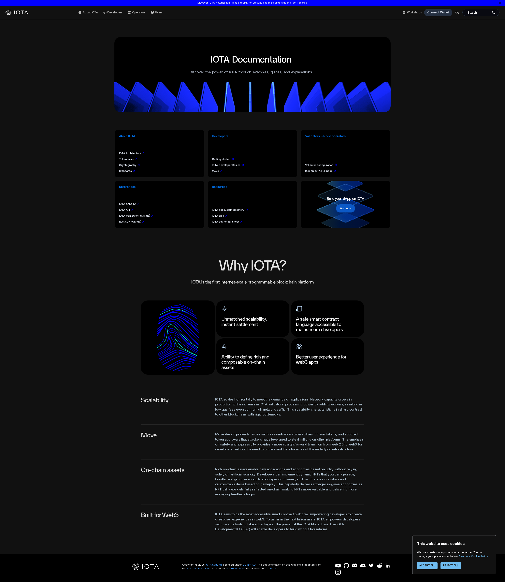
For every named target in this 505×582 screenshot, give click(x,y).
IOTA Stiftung (214, 564)
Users (159, 12)
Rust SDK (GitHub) (130, 221)
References (127, 187)
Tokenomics (126, 159)
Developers (115, 12)
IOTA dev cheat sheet (225, 221)
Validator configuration (319, 165)
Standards (125, 170)
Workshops (414, 12)
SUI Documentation (198, 568)
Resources (219, 187)
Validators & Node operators (325, 136)
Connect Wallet (438, 12)
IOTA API (124, 209)
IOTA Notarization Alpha (223, 2)
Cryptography (128, 165)
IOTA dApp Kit (127, 203)
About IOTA (90, 12)
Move (215, 170)
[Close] (500, 3)
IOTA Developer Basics (226, 165)
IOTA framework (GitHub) (134, 215)
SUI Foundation (235, 568)
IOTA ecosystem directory (228, 209)
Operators (138, 12)
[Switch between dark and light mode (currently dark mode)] (457, 12)
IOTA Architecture (130, 153)
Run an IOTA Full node (319, 170)
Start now (346, 208)
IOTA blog (218, 215)
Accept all (427, 565)
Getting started (221, 159)
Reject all (450, 565)
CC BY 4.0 (249, 564)
